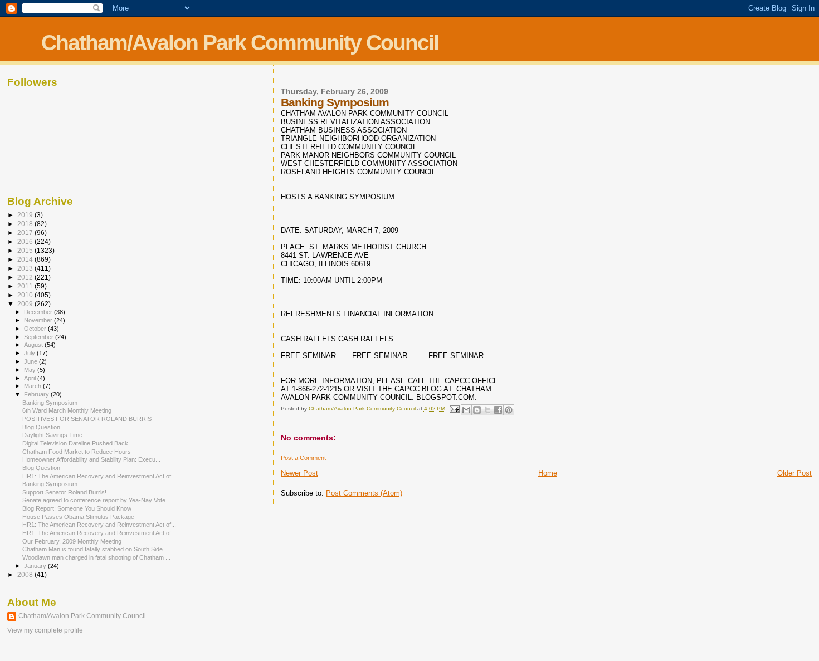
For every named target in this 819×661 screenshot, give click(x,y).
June (31, 361)
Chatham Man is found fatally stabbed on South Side (92, 549)
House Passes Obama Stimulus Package (78, 516)
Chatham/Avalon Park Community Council (239, 43)
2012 (26, 277)
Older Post (794, 473)
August (34, 344)
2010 (26, 294)
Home (547, 473)
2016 (26, 241)
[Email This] (466, 409)
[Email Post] (454, 408)
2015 (26, 250)
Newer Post (299, 473)
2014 (26, 259)
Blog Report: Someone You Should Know (76, 508)
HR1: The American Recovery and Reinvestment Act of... (99, 476)
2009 (26, 303)
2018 (26, 223)
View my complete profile (45, 630)
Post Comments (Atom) (364, 493)
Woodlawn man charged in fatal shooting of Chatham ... (96, 557)
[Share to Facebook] (498, 409)
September (39, 337)
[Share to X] (487, 409)
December (39, 312)
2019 (26, 214)
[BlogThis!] (476, 409)
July (30, 353)
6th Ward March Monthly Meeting (66, 410)
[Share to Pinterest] (508, 409)
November (39, 320)
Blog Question (41, 427)
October (36, 328)
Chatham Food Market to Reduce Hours (76, 451)
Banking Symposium (49, 402)
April (30, 378)
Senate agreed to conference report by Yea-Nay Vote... (96, 500)
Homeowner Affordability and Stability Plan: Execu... (91, 459)
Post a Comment (303, 457)
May (30, 369)
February (37, 394)
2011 (26, 286)
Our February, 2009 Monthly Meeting (71, 541)
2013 (26, 268)
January (36, 565)
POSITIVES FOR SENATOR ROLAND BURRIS (87, 418)
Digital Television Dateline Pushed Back (75, 443)
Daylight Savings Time (52, 435)
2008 (26, 574)
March (33, 386)
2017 (26, 232)
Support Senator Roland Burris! (64, 492)
